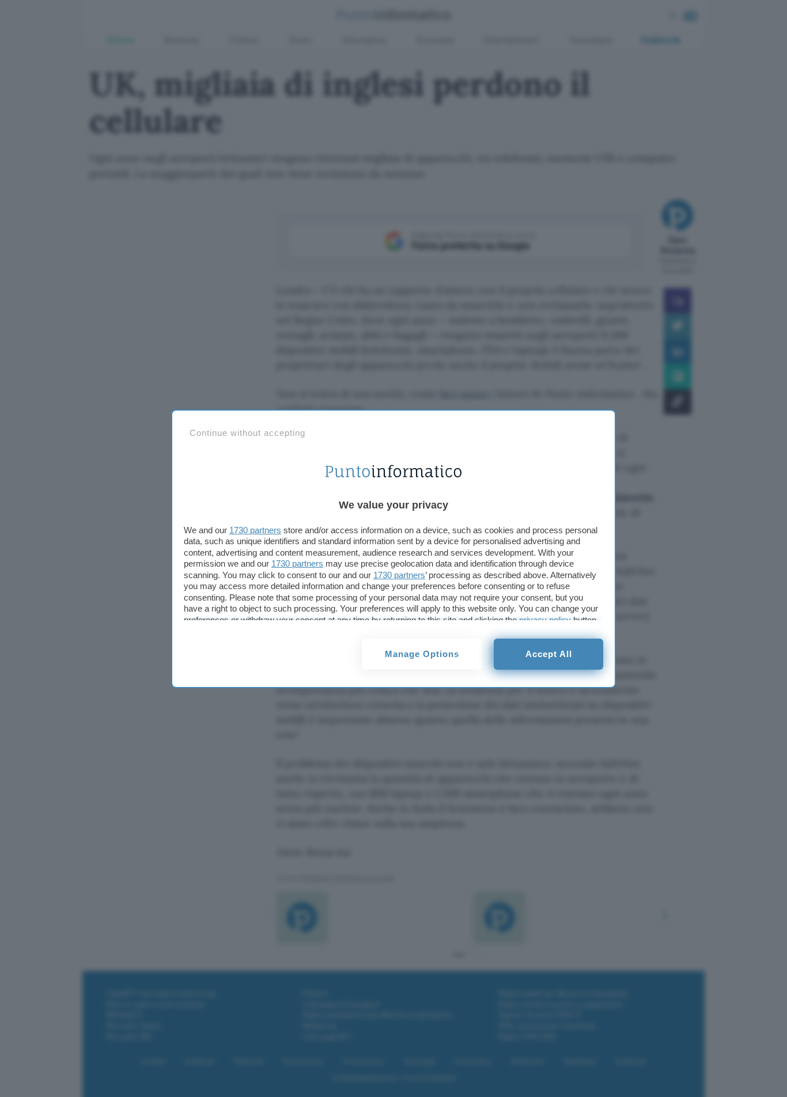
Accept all (548, 654)
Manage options (422, 654)
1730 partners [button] (255, 530)
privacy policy (545, 620)
